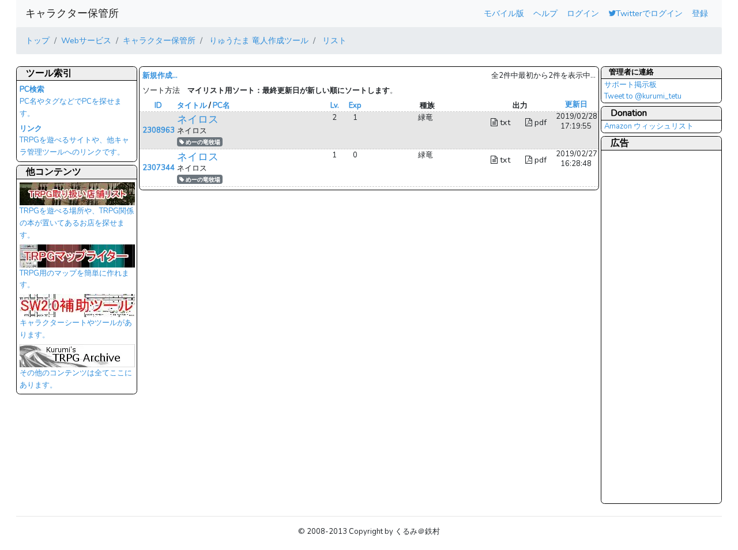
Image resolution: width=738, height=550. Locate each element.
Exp (355, 105)
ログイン (583, 13)
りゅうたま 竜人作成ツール (257, 40)
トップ (37, 40)
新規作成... (160, 75)
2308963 (158, 130)
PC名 (221, 105)
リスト (333, 40)
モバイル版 (504, 13)
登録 (700, 13)
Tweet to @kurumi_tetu (642, 96)
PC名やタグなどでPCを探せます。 (71, 101)
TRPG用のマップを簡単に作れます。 (74, 279)
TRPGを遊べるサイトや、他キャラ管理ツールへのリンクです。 (74, 140)
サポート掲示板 (630, 85)
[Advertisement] (650, 326)
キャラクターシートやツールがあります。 (76, 329)
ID (158, 105)
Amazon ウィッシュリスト (649, 126)
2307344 (158, 168)
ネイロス (198, 119)
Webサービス (86, 40)
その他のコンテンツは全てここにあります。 (76, 379)
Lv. (334, 105)
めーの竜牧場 (202, 142)
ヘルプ (545, 13)
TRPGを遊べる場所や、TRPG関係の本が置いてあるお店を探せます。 (77, 223)
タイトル (192, 105)
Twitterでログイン (649, 13)
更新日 (576, 104)
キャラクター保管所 (72, 13)
